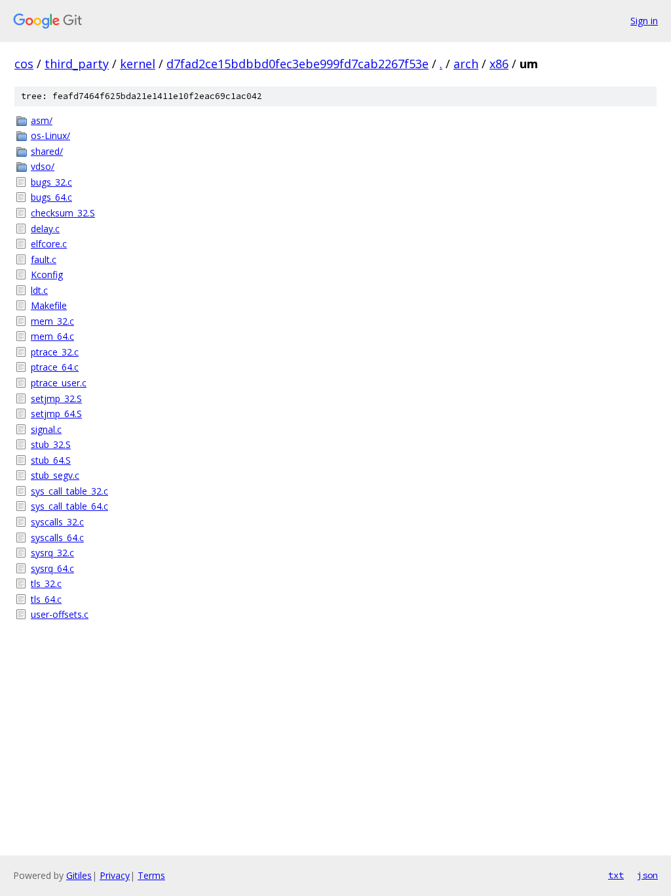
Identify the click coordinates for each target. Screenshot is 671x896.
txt (616, 875)
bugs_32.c (51, 182)
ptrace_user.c (58, 383)
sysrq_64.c (52, 568)
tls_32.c (46, 583)
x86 (498, 63)
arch (465, 63)
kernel (137, 63)
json (647, 875)
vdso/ (42, 166)
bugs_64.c (51, 197)
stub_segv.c (55, 475)
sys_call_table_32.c (69, 491)
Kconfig (47, 274)
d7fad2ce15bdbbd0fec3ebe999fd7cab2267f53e (297, 63)
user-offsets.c (59, 614)
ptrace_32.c (55, 352)
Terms (151, 875)
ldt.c (39, 290)
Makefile (49, 305)
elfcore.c (49, 243)
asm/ (41, 120)
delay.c (45, 228)
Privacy (115, 875)
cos (23, 63)
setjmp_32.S (56, 398)
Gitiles (79, 875)
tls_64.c (46, 599)
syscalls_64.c (57, 537)
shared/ (47, 151)
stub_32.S (51, 444)
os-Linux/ (50, 135)
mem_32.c (52, 321)
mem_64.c (52, 336)
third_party (77, 63)
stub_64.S (51, 460)
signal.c (46, 429)
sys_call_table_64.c (69, 506)
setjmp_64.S (56, 413)
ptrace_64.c (55, 367)
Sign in (644, 20)
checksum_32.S (63, 213)
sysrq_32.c (52, 552)
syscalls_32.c (57, 522)
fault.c (43, 259)
